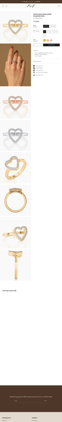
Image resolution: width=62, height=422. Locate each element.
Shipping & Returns (37, 61)
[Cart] (59, 6)
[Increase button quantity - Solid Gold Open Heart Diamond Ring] (40, 45)
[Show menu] (3, 6)
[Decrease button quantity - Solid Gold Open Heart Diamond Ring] (35, 45)
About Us (4, 420)
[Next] (59, 1)
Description (35, 50)
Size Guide (34, 420)
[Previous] (3, 1)
